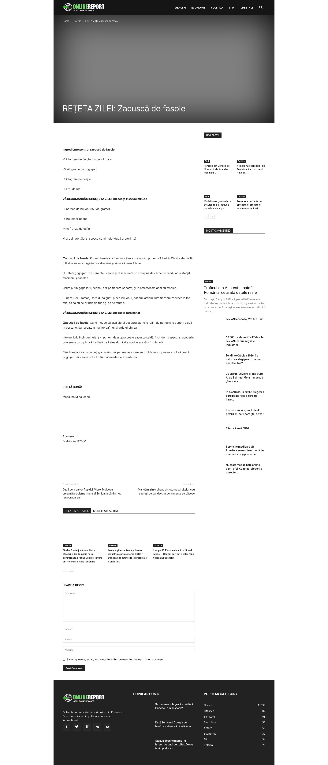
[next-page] (71, 569)
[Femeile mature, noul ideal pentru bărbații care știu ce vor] (213, 415)
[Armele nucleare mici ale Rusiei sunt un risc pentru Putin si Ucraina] (251, 153)
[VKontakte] (97, 727)
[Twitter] (75, 136)
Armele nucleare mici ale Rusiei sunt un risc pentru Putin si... (251, 169)
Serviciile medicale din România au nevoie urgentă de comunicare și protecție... (245, 450)
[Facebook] (66, 136)
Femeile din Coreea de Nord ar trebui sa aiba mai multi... (217, 169)
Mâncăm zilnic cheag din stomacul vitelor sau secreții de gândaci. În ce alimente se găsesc (166, 491)
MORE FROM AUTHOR (106, 510)
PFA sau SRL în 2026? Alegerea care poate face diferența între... (245, 395)
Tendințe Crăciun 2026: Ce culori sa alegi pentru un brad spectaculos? (244, 359)
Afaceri (180, 7)
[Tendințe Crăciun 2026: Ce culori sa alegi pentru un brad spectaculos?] (213, 360)
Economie (198, 7)
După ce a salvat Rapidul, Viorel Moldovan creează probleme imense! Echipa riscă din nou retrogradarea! (92, 493)
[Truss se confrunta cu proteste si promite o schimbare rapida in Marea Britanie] (251, 188)
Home (66, 21)
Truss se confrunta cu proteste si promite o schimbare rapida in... (249, 205)
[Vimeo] (87, 727)
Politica (217, 7)
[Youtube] (107, 727)
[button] (260, 8)
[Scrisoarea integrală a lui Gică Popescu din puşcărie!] (142, 709)
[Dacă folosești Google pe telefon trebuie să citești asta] (142, 727)
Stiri (232, 7)
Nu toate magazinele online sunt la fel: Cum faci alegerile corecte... (244, 468)
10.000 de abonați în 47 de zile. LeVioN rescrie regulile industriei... (245, 341)
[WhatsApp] (92, 136)
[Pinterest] (84, 136)
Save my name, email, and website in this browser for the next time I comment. (115, 659)
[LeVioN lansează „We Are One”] (213, 323)
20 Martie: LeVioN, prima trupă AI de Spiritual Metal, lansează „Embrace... (244, 377)
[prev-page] (65, 569)
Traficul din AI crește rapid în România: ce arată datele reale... (232, 290)
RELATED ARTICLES (77, 510)
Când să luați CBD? (237, 428)
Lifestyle (247, 7)
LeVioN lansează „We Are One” (244, 319)
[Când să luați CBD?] (213, 433)
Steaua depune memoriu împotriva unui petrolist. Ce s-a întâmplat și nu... (174, 744)
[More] (102, 136)
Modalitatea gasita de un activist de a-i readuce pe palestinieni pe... (217, 205)
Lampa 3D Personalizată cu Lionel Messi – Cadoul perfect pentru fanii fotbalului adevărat (173, 554)
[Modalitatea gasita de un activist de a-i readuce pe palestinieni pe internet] (218, 188)
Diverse (77, 21)
